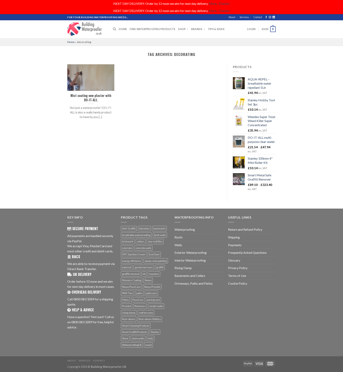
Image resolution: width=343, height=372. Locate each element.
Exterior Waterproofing (190, 252)
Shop (182, 29)
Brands (196, 29)
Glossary (234, 260)
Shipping (234, 237)
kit (144, 273)
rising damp (128, 312)
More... (213, 3)
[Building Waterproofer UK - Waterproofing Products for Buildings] (87, 29)
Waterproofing (184, 229)
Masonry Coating (131, 280)
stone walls (138, 338)
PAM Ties (127, 293)
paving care (153, 299)
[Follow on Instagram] (270, 17)
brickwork (127, 241)
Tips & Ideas (216, 29)
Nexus (148, 280)
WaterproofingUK (132, 345)
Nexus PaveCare (131, 286)
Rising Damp (183, 268)
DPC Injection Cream (133, 254)
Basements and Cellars (189, 275)
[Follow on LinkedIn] (274, 17)
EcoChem (154, 254)
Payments (235, 245)
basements (159, 228)
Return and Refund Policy (245, 229)
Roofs (178, 237)
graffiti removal (130, 273)
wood (148, 345)
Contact (257, 17)
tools (150, 338)
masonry (154, 273)
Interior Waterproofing (190, 260)
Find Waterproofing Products (152, 29)
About (231, 17)
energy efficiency (131, 261)
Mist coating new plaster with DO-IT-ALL (90, 97)
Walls (178, 245)
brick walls (160, 235)
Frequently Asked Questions (247, 252)
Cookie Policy (237, 283)
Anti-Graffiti (129, 228)
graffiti (160, 267)
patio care (151, 293)
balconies (144, 228)
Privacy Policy (238, 268)
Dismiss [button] (224, 3)
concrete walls (143, 248)
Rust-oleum (128, 319)
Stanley (155, 332)
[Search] (114, 29)
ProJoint (126, 306)
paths (139, 293)
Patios (125, 299)
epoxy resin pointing (156, 261)
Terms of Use (237, 275)
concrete (127, 248)
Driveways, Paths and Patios (193, 283)
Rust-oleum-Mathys (150, 319)
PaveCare (138, 299)
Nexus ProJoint (152, 286)
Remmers (140, 306)
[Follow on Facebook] (266, 17)
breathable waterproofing (136, 235)
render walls (156, 306)
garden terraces (144, 267)
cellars (140, 241)
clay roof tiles (155, 241)
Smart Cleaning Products (135, 325)
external (126, 267)
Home (123, 29)
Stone (125, 338)
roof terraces (146, 312)
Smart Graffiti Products (134, 332)
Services (244, 17)
